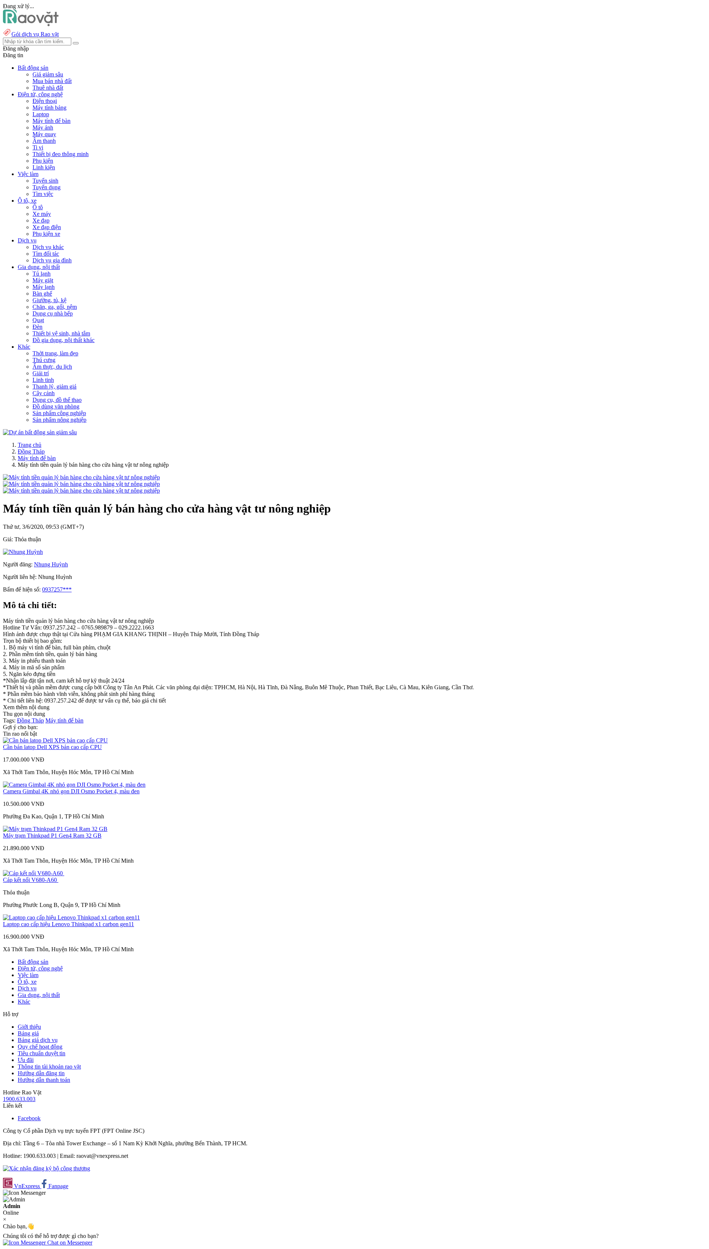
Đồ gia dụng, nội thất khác (63, 340)
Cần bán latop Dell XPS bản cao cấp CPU (52, 747)
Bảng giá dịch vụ (38, 1040)
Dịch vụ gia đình (52, 260)
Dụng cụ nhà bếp (52, 313)
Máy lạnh (43, 287)
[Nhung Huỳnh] (23, 552)
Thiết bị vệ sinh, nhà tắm (61, 333)
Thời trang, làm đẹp (55, 353)
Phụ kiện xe (46, 234)
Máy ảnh (42, 127)
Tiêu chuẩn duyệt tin (41, 1053)
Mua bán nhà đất (52, 81)
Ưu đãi (26, 1060)
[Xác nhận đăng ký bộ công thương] (46, 1168)
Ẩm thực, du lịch (52, 366)
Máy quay (44, 134)
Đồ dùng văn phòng (55, 406)
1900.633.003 (19, 1099)
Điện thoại (44, 101)
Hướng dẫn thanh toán (44, 1080)
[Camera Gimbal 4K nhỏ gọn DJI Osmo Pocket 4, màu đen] (74, 785)
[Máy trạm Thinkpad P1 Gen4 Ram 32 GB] (55, 829)
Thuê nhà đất (47, 87)
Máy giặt (42, 280)
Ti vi (37, 147)
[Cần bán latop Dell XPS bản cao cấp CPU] (55, 740)
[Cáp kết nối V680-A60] (33, 873)
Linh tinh (43, 380)
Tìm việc (42, 194)
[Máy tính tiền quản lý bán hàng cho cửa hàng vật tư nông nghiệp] (81, 477)
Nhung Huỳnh (51, 564)
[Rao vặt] (31, 24)
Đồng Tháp (31, 451)
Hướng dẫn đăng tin (41, 1073)
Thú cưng (43, 360)
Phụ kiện (42, 161)
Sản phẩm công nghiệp (59, 413)
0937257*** (57, 589)
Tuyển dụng (46, 187)
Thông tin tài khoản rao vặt (49, 1066)
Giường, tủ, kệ (49, 300)
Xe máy (41, 214)
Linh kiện (43, 167)
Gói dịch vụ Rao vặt (35, 34)
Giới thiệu (29, 1027)
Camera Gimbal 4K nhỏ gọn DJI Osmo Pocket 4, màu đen (71, 791)
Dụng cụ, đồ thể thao (57, 400)
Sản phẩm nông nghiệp (59, 420)
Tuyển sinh (45, 180)
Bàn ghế (42, 293)
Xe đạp (40, 220)
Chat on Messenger (69, 1242)
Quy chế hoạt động (40, 1046)
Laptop (40, 114)
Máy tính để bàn (51, 121)
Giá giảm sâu (47, 74)
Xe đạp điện (46, 227)
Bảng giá (28, 1033)
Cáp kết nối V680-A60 (30, 880)
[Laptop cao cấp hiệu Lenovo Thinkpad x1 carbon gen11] (71, 917)
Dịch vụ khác (48, 247)
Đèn (37, 327)
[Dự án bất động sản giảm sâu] (40, 432)
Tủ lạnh (41, 273)
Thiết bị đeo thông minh (60, 154)
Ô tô (37, 207)
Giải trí (40, 373)
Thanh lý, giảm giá (54, 386)
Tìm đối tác (45, 254)
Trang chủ (29, 445)
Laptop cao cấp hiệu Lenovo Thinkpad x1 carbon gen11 (68, 924)
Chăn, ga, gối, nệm (54, 307)
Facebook (29, 1118)
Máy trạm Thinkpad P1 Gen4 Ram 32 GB (52, 835)
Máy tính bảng (49, 107)
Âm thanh (44, 141)
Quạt (38, 320)
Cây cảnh (43, 393)
